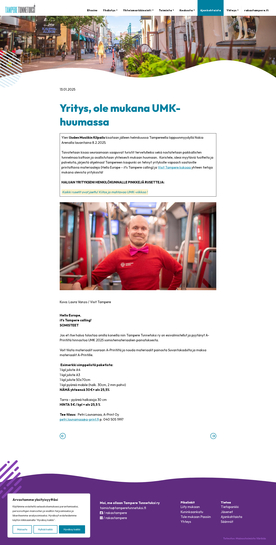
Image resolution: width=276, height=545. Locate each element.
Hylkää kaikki (45, 529)
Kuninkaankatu (192, 512)
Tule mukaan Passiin (196, 517)
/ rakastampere (115, 513)
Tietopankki (230, 507)
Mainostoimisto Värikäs (251, 538)
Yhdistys (109, 10)
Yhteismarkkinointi (137, 10)
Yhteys (231, 10)
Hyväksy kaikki (72, 529)
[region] (49, 515)
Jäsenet (227, 512)
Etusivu (92, 10)
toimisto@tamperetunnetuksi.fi (123, 508)
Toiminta (165, 10)
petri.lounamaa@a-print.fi (79, 419)
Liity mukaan (190, 507)
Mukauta (22, 529)
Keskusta (186, 10)
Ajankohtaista (210, 10)
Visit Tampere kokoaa (175, 167)
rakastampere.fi (256, 10)
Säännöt (227, 521)
